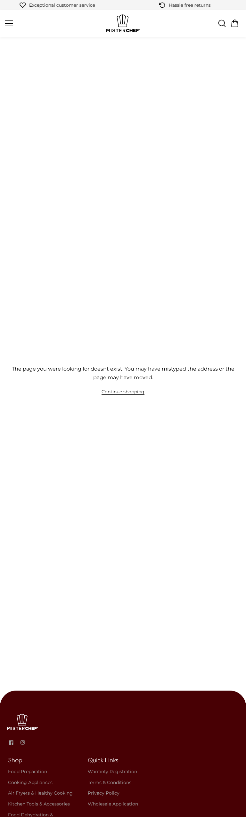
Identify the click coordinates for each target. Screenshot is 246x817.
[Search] (222, 23)
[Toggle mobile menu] (53, 23)
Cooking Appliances (30, 782)
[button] (234, 23)
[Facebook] (11, 742)
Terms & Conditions (109, 782)
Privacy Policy (103, 793)
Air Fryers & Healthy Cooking (40, 793)
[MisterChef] (123, 23)
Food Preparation (27, 771)
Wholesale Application (113, 804)
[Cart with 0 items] (234, 23)
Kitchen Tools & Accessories (39, 804)
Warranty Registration (112, 771)
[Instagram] (23, 742)
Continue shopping (123, 392)
